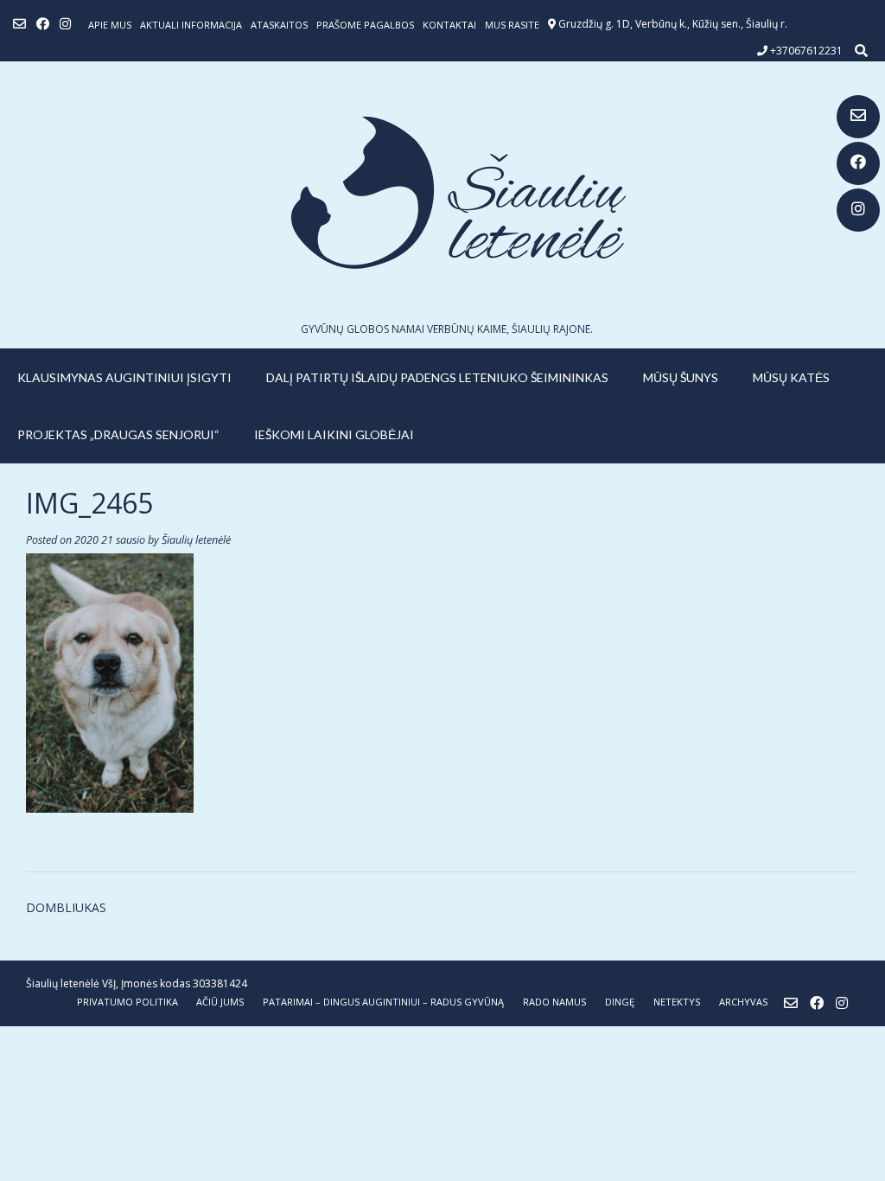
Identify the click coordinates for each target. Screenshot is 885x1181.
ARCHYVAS (743, 1001)
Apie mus (109, 24)
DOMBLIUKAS (66, 907)
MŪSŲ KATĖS (791, 377)
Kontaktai (449, 24)
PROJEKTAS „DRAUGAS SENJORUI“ (118, 434)
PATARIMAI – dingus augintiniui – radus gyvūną (383, 1001)
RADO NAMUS (554, 1001)
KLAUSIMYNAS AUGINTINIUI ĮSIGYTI (124, 377)
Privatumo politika (127, 1001)
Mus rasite (512, 24)
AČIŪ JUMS (220, 1001)
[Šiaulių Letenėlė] (442, 192)
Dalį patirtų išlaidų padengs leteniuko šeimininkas (437, 377)
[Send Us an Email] (858, 116)
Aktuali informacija (191, 24)
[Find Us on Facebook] (858, 163)
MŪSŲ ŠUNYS (680, 377)
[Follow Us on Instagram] (858, 210)
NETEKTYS (676, 1001)
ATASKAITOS (279, 24)
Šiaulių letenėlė (196, 540)
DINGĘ (619, 1001)
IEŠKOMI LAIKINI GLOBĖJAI (334, 434)
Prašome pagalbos (365, 24)
